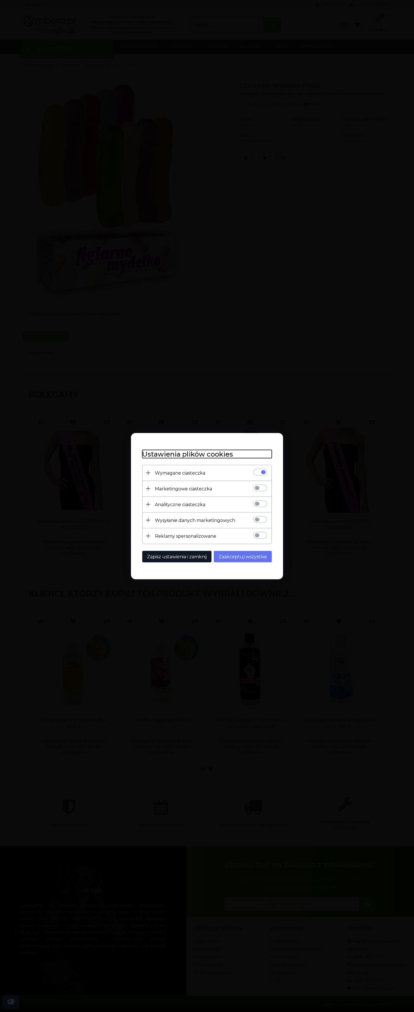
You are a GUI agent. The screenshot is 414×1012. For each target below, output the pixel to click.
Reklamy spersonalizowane (185, 536)
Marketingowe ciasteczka (183, 488)
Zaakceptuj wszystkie (243, 556)
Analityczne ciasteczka (180, 504)
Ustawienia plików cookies (187, 454)
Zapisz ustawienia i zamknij (177, 556)
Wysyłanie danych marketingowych (195, 520)
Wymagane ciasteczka (180, 472)
